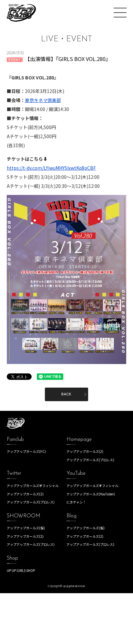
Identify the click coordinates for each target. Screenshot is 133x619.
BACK (66, 394)
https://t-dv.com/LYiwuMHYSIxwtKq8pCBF (51, 168)
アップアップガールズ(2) (84, 451)
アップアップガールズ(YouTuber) (90, 494)
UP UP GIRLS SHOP (21, 570)
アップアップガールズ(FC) (26, 451)
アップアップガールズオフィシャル (32, 485)
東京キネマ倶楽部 (43, 100)
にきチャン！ (76, 502)
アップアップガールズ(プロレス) (90, 459)
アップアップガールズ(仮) (26, 527)
